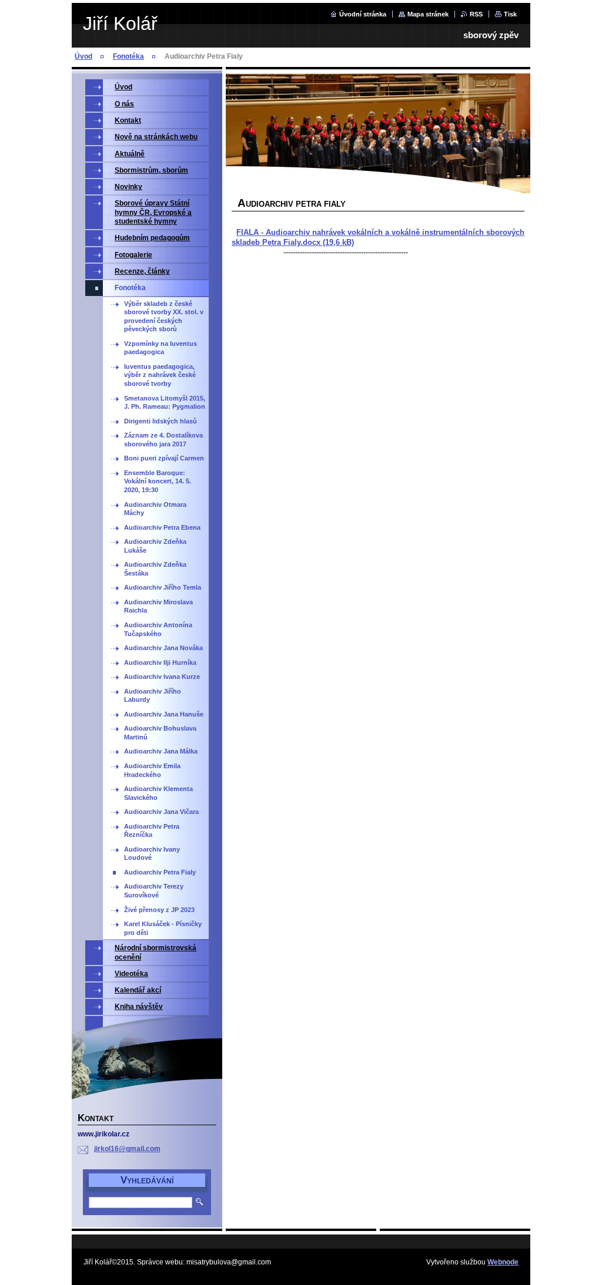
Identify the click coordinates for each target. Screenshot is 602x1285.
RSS (476, 14)
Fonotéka (128, 56)
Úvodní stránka (362, 14)
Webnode (503, 1262)
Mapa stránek (428, 14)
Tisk (510, 14)
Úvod (83, 56)
